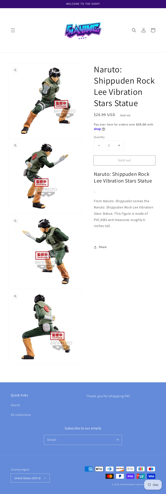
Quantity (99, 137)
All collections (21, 415)
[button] (13, 30)
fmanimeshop (127, 484)
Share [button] (103, 247)
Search (15, 405)
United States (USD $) (27, 478)
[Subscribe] (117, 440)
